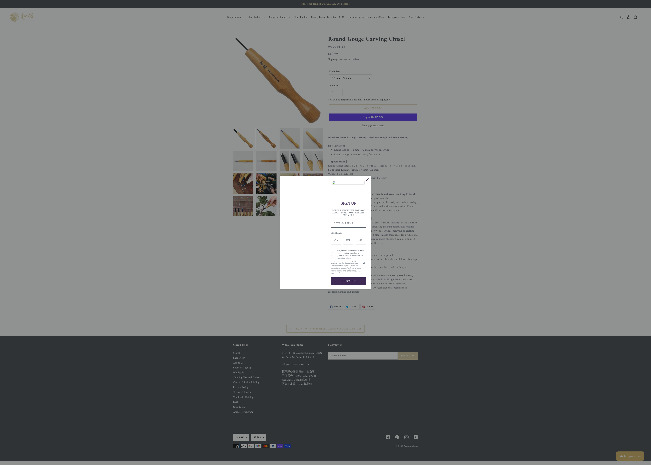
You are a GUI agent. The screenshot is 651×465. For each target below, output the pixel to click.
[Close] (367, 180)
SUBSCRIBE (348, 281)
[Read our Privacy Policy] (364, 263)
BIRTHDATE (336, 233)
